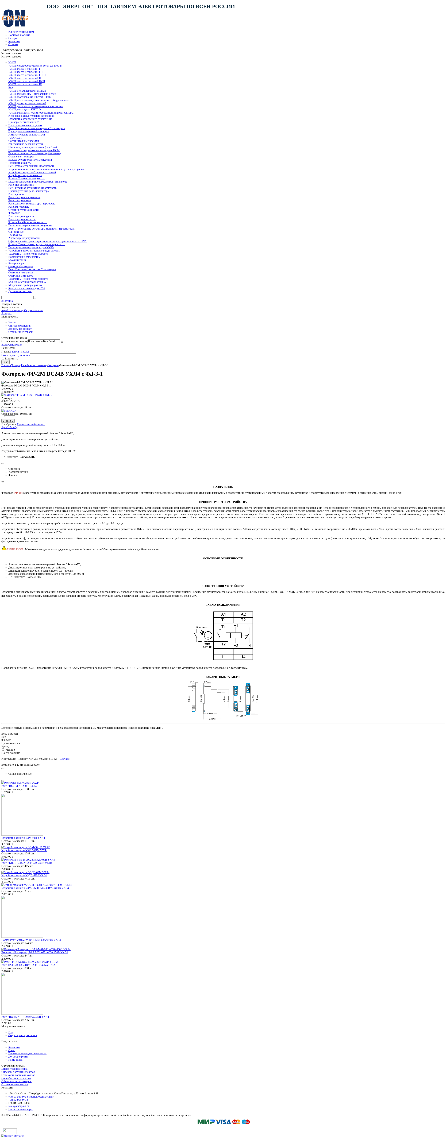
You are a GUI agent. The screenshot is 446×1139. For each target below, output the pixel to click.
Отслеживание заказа (14, 341)
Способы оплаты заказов (16, 1078)
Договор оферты (18, 1056)
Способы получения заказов (18, 1071)
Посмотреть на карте (20, 1109)
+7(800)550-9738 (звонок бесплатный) (30, 1096)
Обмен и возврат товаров (16, 1081)
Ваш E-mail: (8, 347)
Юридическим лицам (21, 31)
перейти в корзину (12, 310)
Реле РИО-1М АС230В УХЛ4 (19, 785)
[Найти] (35, 298)
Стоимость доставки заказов (18, 1075)
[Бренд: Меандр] (8, 410)
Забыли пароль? (19, 351)
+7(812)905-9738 (18, 1099)
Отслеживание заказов (14, 1084)
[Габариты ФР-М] (223, 718)
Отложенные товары (20, 331)
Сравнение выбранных (31, 424)
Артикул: (6, 398)
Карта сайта (15, 1059)
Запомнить (11, 358)
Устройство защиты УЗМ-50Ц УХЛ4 (23, 837)
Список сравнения (19, 325)
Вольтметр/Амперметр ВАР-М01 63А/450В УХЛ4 (31, 939)
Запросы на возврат (20, 328)
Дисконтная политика (14, 1068)
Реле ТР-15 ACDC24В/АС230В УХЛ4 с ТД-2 (28, 964)
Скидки (13, 38)
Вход (4, 344)
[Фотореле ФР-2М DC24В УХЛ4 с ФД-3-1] (27, 394)
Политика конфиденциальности (27, 1053)
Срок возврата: (10, 413)
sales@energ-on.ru (18, 1106)
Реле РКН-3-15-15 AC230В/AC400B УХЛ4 (26, 862)
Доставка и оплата (19, 34)
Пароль (5, 351)
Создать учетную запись (15, 355)
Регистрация (14, 344)
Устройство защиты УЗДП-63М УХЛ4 (24, 875)
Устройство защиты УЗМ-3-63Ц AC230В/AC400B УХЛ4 (35, 887)
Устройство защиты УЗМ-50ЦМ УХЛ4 (24, 850)
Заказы (12, 322)
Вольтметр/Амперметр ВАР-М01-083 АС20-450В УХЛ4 (34, 952)
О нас (11, 1050)
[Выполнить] (61, 342)
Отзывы (13, 44)
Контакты (14, 41)
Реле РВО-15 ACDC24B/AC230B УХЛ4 (25, 1016)
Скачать (64, 758)
